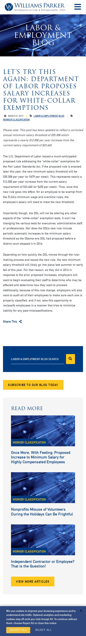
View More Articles (32, 581)
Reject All (43, 629)
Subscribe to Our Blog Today (33, 385)
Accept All (18, 629)
